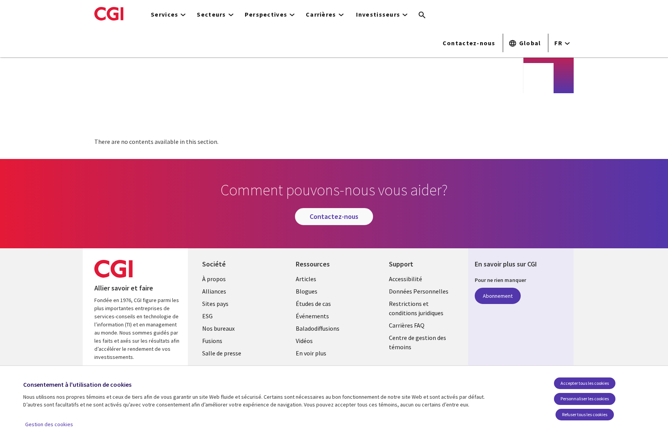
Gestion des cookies (49, 424)
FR (558, 43)
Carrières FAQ (406, 325)
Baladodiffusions (317, 328)
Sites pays (215, 303)
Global (530, 43)
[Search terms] (422, 15)
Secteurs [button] (211, 14)
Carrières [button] (321, 14)
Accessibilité (405, 279)
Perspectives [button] (266, 14)
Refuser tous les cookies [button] (584, 414)
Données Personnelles (418, 291)
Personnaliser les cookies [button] (585, 398)
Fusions (212, 341)
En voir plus (311, 353)
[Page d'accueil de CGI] (108, 13)
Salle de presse (221, 353)
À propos (214, 279)
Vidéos (304, 341)
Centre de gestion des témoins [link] (417, 342)
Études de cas (313, 303)
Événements (312, 316)
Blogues (306, 291)
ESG (207, 316)
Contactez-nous (469, 43)
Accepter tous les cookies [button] (585, 383)
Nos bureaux (218, 328)
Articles (306, 279)
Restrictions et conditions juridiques (416, 308)
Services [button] (164, 14)
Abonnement (498, 295)
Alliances (214, 291)
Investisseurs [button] (378, 14)
